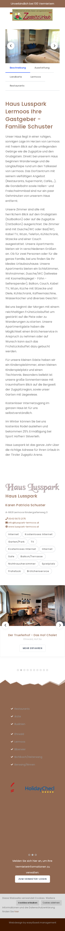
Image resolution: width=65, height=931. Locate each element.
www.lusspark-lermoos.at (23, 526)
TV (32, 541)
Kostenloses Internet (39, 534)
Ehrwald (19, 734)
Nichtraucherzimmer (22, 563)
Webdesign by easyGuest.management (32, 922)
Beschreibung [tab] (18, 67)
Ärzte (17, 716)
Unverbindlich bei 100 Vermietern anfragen (32, 4)
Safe (11, 556)
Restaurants (22, 709)
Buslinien (19, 724)
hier (16, 911)
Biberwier (20, 749)
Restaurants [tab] (17, 85)
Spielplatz (48, 563)
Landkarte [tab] (16, 76)
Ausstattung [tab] (41, 67)
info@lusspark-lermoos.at (23, 522)
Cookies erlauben (27, 902)
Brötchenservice (38, 571)
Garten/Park (16, 541)
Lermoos (19, 741)
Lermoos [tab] (36, 76)
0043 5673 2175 (17, 518)
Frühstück (14, 571)
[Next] (54, 45)
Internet (13, 534)
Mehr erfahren (32, 648)
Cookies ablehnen (51, 902)
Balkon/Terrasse (32, 556)
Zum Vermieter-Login (32, 878)
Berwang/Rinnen (24, 764)
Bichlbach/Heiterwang (28, 757)
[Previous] (10, 45)
